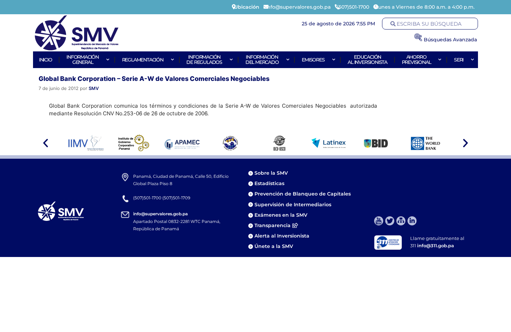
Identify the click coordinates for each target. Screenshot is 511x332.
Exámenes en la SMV (280, 215)
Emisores (313, 60)
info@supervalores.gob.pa (160, 213)
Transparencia (272, 225)
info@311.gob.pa (435, 245)
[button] (45, 143)
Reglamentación (142, 60)
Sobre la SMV (271, 173)
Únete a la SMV (273, 246)
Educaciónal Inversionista (367, 59)
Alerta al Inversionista (281, 236)
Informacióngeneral (82, 59)
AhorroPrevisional (416, 59)
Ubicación (246, 7)
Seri (458, 60)
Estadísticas (270, 183)
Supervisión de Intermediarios (292, 204)
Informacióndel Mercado (262, 59)
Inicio (45, 60)
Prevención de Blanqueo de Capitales (302, 194)
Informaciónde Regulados (204, 59)
